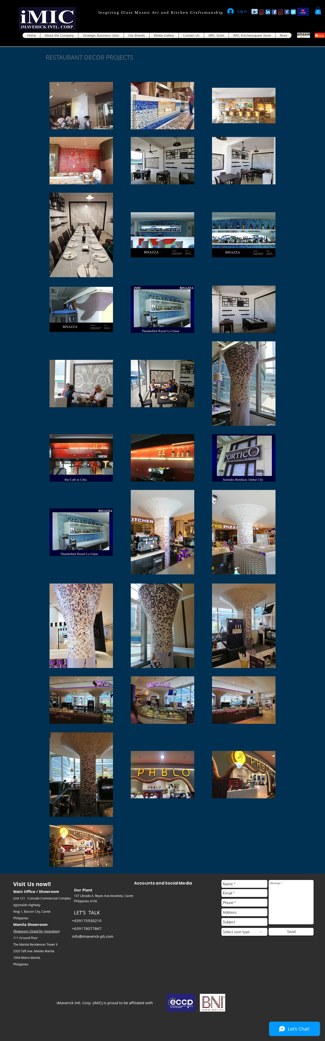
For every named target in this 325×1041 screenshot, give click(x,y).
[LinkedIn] (267, 11)
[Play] (254, 11)
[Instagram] (261, 11)
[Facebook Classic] (286, 11)
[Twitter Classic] (293, 11)
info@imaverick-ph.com (92, 936)
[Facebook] (274, 11)
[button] (318, 10)
